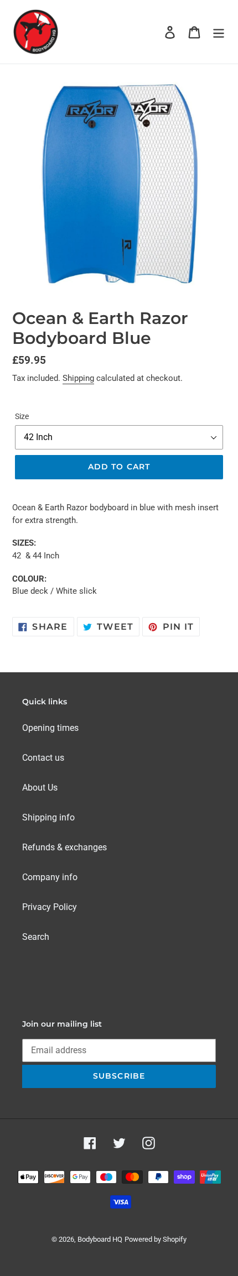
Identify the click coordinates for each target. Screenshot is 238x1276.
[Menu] (218, 31)
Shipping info (48, 817)
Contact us (43, 757)
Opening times (50, 728)
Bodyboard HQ (99, 1239)
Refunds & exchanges (64, 847)
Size (22, 416)
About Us (40, 787)
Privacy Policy (49, 907)
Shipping (78, 378)
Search (35, 937)
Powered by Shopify (156, 1239)
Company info (49, 877)
